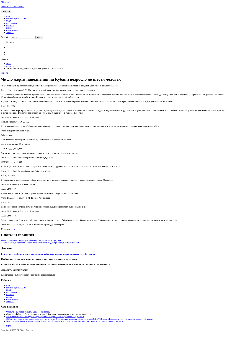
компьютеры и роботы (16, 18)
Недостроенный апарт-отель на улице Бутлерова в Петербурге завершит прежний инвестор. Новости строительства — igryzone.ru (64, 321)
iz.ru (13, 229)
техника (10, 32)
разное (9, 28)
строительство (12, 30)
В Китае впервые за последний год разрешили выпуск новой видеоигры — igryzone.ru (45, 316)
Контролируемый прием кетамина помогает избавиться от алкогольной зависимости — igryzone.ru (48, 254)
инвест (9, 16)
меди (8, 21)
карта (8, 326)
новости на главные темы (12, 7)
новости (10, 25)
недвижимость (12, 23)
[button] (6, 11)
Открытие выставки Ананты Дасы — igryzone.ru (28, 312)
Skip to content (7, 2)
